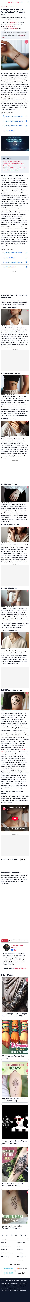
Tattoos (14, 7)
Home (3, 7)
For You (8, 7)
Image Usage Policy (21, 1242)
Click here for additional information (16, 1290)
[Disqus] (15, 910)
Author (11, 941)
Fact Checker (24, 941)
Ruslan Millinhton (17, 945)
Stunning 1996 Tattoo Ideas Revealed (14, 168)
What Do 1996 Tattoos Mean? (12, 161)
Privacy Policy (20, 1249)
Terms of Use (20, 1253)
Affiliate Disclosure (21, 1246)
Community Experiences (10, 170)
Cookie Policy (20, 1260)
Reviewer (5, 941)
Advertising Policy (21, 1256)
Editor (16, 941)
